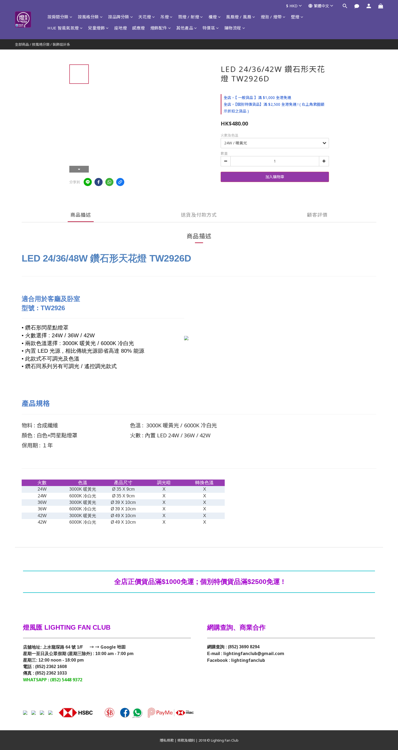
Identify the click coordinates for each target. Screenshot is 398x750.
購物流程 (232, 28)
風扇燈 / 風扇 (238, 16)
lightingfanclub (248, 660)
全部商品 (22, 44)
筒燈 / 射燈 (188, 16)
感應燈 (138, 28)
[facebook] (98, 182)
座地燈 (120, 28)
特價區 (209, 28)
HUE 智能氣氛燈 (63, 28)
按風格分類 (88, 16)
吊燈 (164, 16)
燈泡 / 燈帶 (271, 16)
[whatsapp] (109, 182)
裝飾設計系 (61, 44)
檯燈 (212, 16)
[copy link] (120, 182)
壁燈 (295, 16)
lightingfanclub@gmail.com (253, 653)
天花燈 (144, 16)
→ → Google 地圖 (107, 647)
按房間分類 (57, 16)
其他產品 (184, 28)
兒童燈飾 (96, 28)
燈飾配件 (158, 28)
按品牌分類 (118, 16)
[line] (88, 182)
